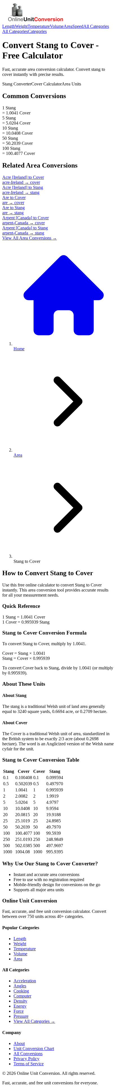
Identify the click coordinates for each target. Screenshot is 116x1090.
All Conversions (28, 1053)
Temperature (39, 26)
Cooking (21, 991)
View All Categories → (34, 1021)
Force (19, 1011)
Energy (20, 1006)
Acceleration (25, 980)
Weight (21, 26)
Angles (20, 985)
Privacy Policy (26, 1058)
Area (68, 26)
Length (8, 26)
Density (20, 1001)
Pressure (21, 1016)
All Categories (96, 26)
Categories (37, 31)
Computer (22, 996)
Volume (57, 26)
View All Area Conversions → (29, 238)
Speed (77, 26)
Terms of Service (29, 1063)
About (19, 1043)
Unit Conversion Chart (34, 1048)
